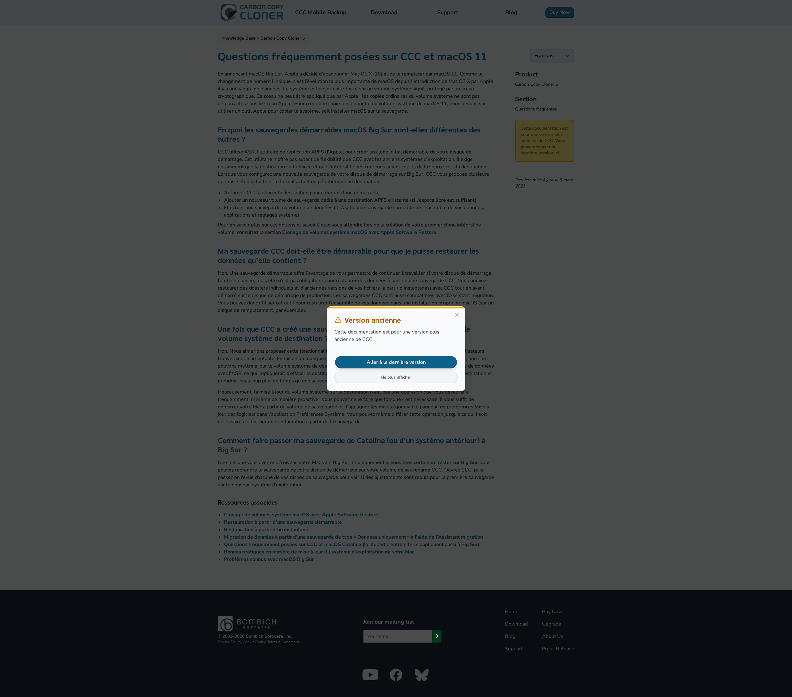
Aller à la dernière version (396, 362)
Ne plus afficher (396, 377)
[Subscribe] (436, 636)
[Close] (457, 314)
